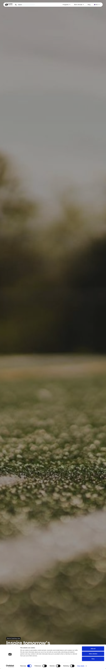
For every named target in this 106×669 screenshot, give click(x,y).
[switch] (44, 666)
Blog (89, 4)
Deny (93, 658)
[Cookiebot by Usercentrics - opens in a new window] (10, 666)
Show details (80, 666)
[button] (66, 5)
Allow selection (93, 653)
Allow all (93, 648)
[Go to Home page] (9, 4)
